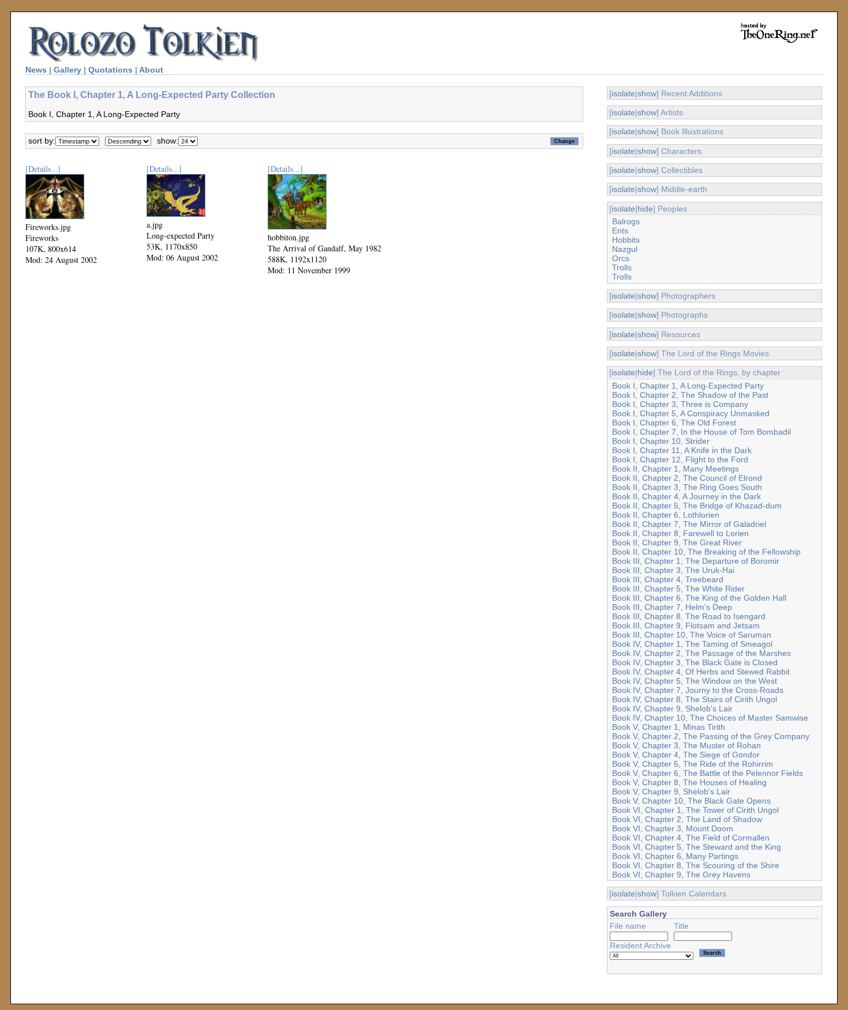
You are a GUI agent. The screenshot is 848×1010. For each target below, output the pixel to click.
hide (645, 208)
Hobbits (626, 239)
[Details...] (43, 168)
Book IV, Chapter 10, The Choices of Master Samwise (710, 717)
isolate (623, 93)
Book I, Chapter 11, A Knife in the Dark (682, 450)
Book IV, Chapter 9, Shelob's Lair (672, 708)
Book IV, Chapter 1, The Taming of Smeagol (692, 644)
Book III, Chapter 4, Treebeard (667, 579)
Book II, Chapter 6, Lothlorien (665, 514)
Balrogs (626, 221)
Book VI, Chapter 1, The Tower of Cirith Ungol (695, 810)
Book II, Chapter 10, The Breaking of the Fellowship (706, 551)
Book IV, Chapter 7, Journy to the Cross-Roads (697, 690)
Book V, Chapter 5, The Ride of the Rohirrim (692, 763)
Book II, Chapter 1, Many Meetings (675, 468)
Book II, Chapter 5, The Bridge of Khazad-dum (697, 505)
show (646, 93)
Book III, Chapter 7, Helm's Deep (672, 607)
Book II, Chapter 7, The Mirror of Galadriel (689, 524)
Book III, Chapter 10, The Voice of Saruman (691, 634)
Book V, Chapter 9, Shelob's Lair (671, 791)
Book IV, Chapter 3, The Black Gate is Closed (695, 662)
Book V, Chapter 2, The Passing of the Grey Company (710, 736)
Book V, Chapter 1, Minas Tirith (668, 727)
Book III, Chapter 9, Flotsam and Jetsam (686, 625)
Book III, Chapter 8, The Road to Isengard (689, 616)
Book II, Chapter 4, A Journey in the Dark (686, 496)
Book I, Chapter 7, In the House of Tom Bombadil (701, 431)
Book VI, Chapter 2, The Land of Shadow (687, 819)
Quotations (110, 69)
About (151, 69)
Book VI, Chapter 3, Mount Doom (672, 828)
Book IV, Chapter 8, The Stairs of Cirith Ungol (694, 699)
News (36, 69)
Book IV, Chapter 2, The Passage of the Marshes (701, 653)
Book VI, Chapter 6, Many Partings (675, 856)
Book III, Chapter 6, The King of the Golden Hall (699, 597)
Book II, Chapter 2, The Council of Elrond (687, 478)
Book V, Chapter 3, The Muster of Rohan (686, 745)
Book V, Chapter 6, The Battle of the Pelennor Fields (707, 773)
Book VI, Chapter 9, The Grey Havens (681, 874)
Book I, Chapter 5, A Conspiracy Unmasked (691, 413)
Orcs (620, 258)
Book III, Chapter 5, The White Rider (678, 588)
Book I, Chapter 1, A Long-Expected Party (688, 385)
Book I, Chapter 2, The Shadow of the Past (690, 395)
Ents (620, 230)
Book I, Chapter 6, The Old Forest (674, 422)
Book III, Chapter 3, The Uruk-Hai (673, 570)
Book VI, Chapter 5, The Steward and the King (696, 846)
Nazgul (624, 249)
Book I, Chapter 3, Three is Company (680, 404)
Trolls (622, 267)
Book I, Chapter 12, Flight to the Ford (680, 459)
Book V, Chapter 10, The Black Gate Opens (691, 800)
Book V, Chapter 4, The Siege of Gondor (686, 754)
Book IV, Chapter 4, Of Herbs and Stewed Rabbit (701, 671)
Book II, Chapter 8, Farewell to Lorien (680, 533)
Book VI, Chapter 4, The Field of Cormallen (691, 837)
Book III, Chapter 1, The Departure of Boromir (695, 561)
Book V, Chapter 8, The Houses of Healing (689, 782)
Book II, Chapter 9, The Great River (677, 542)
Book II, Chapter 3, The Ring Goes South (687, 487)
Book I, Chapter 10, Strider (661, 441)
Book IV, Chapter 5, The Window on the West (694, 680)
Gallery (67, 69)
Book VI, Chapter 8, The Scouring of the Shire (695, 865)
